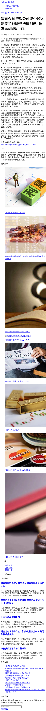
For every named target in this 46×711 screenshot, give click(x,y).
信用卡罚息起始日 (12, 680)
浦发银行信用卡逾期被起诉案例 (17, 683)
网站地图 (4, 709)
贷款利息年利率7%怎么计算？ (17, 676)
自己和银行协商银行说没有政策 (17, 687)
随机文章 (9, 570)
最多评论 (9, 568)
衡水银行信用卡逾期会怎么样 (17, 678)
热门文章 (9, 565)
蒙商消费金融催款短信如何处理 (17, 673)
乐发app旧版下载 (7, 2)
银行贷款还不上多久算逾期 (13, 648)
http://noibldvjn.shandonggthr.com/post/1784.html (18, 144)
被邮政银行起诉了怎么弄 (15, 666)
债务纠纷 (9, 8)
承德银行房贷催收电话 (14, 685)
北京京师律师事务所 (10, 617)
